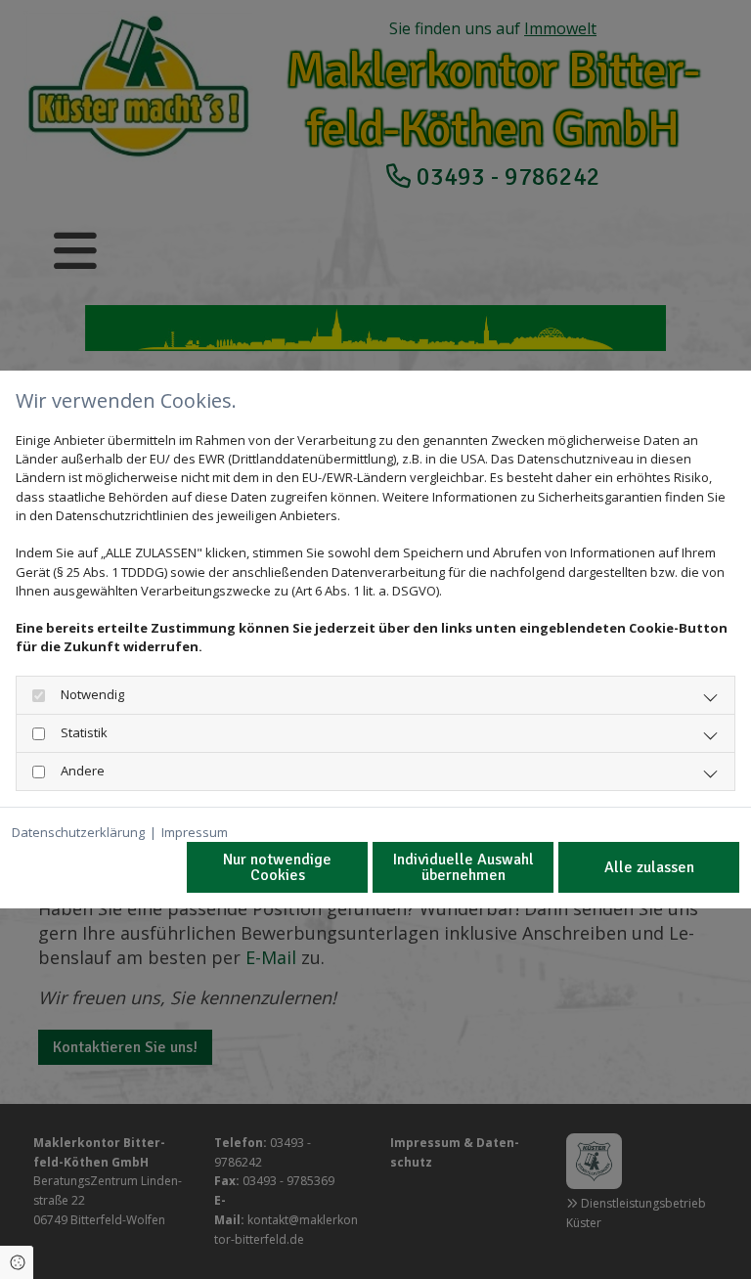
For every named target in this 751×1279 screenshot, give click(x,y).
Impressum (194, 832)
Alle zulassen (649, 867)
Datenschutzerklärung (78, 832)
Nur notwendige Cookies (277, 867)
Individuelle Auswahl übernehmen (463, 867)
